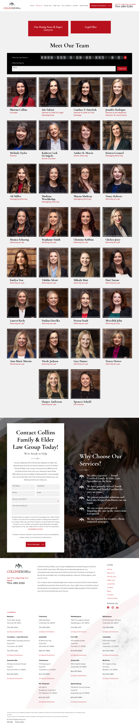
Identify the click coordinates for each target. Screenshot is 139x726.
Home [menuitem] (32, 5)
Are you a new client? (19, 499)
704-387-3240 (12, 627)
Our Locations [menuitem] (66, 5)
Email (39, 492)
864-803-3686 (76, 697)
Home (109, 569)
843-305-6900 (12, 674)
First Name (16, 486)
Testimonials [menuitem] (84, 5)
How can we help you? (19, 506)
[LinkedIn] (117, 607)
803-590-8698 (76, 651)
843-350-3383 (108, 674)
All (125, 57)
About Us (111, 573)
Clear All (122, 69)
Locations (111, 584)
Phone (14, 492)
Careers (110, 587)
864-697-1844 (76, 671)
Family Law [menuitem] (48, 5)
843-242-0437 (44, 697)
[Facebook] (108, 607)
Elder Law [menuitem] (56, 5)
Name (15, 67)
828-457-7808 (44, 651)
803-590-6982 (108, 651)
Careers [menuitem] (75, 5)
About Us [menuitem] (39, 5)
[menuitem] (10, 722)
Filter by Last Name (20, 57)
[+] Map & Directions (15, 632)
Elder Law (111, 580)
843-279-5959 (44, 674)
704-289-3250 (124, 6)
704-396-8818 (108, 627)
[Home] (12, 5)
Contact (110, 595)
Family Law (111, 576)
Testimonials (112, 598)
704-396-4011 (76, 627)
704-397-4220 (12, 651)
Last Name (40, 486)
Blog (109, 591)
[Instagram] (113, 607)
